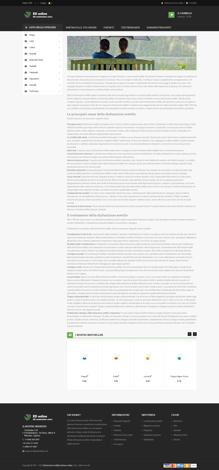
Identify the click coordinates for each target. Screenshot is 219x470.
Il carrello (193, 3)
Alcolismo (177, 421)
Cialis (116, 376)
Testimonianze (120, 439)
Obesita (176, 439)
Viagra (84, 376)
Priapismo (148, 430)
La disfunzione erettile (153, 421)
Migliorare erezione (152, 426)
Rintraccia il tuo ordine (123, 435)
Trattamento (149, 439)
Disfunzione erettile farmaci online (58, 465)
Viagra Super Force (179, 376)
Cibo (175, 426)
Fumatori (177, 430)
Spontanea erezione (152, 435)
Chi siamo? (118, 444)
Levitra (148, 376)
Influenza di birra (180, 435)
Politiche (117, 430)
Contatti (117, 426)
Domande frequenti (122, 421)
